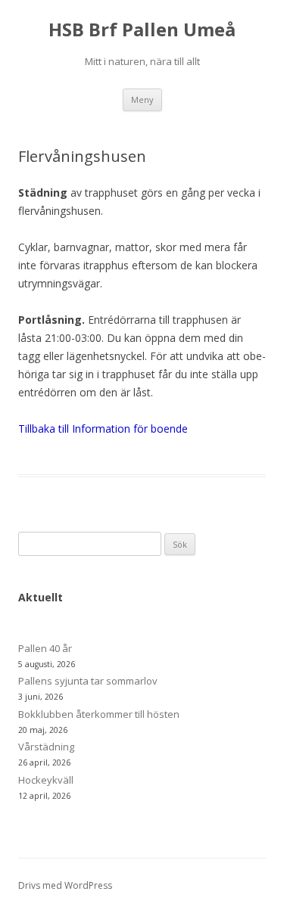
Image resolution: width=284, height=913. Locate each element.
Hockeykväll (45, 780)
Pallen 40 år (45, 648)
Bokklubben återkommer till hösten (98, 714)
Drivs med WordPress (65, 885)
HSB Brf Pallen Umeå (142, 30)
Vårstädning (46, 746)
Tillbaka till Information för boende (103, 428)
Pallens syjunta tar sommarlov (88, 681)
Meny (142, 99)
